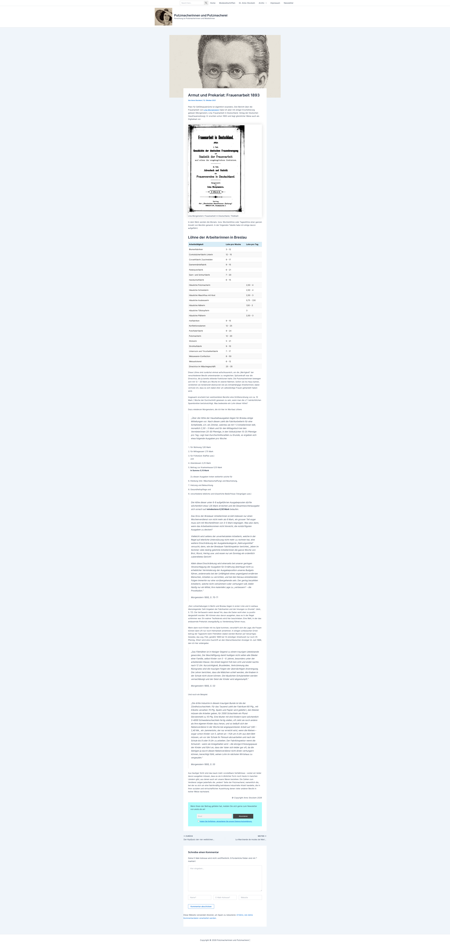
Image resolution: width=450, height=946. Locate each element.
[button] (265, 3)
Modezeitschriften (227, 3)
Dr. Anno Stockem (247, 3)
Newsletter (288, 3)
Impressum (275, 3)
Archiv (261, 3)
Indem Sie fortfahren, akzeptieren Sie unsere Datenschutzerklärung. (226, 821)
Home (212, 3)
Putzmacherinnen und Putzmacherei (200, 15)
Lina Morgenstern (211, 110)
